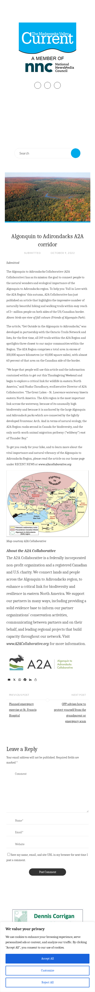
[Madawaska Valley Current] (47, 49)
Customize (47, 970)
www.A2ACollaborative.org (27, 643)
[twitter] (47, 85)
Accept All (47, 958)
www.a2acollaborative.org (54, 464)
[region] (47, 957)
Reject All (48, 982)
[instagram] (57, 85)
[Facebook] (37, 85)
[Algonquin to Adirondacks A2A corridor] (47, 196)
